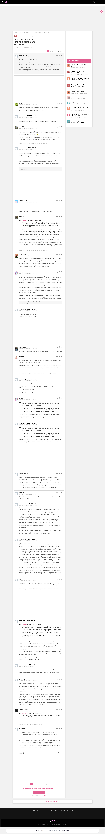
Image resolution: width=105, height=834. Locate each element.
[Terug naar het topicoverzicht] (15, 37)
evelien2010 (23, 728)
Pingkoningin (23, 200)
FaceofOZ (22, 347)
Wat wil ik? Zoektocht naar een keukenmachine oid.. (80, 78)
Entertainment (24, 32)
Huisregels (49, 810)
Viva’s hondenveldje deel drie (80, 97)
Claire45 (22, 679)
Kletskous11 (23, 55)
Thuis (73, 98)
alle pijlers (32, 36)
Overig (73, 67)
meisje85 (24, 624)
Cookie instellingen (43, 814)
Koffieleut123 (23, 473)
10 (60, 51)
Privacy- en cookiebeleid (66, 810)
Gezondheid (75, 93)
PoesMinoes (23, 254)
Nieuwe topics (4, 5)
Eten (73, 81)
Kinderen (74, 124)
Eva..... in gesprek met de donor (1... (41, 32)
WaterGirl (22, 493)
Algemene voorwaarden (38, 810)
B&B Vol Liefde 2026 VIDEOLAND (77, 72)
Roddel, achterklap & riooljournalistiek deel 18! (78, 85)
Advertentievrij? (55, 814)
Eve (20, 579)
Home (15, 32)
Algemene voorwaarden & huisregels (28, 5)
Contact (55, 810)
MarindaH (22, 356)
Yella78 (21, 127)
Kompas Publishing (66, 830)
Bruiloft (73, 102)
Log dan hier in (42, 795)
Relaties (74, 103)
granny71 (22, 103)
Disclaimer (64, 814)
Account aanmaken (39, 792)
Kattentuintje (23, 709)
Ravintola (24, 220)
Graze (21, 272)
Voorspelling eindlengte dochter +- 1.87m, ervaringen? (81, 121)
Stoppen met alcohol (77, 91)
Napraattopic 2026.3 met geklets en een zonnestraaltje (80, 65)
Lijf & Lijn (74, 117)
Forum (13, 2)
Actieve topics (13, 5)
